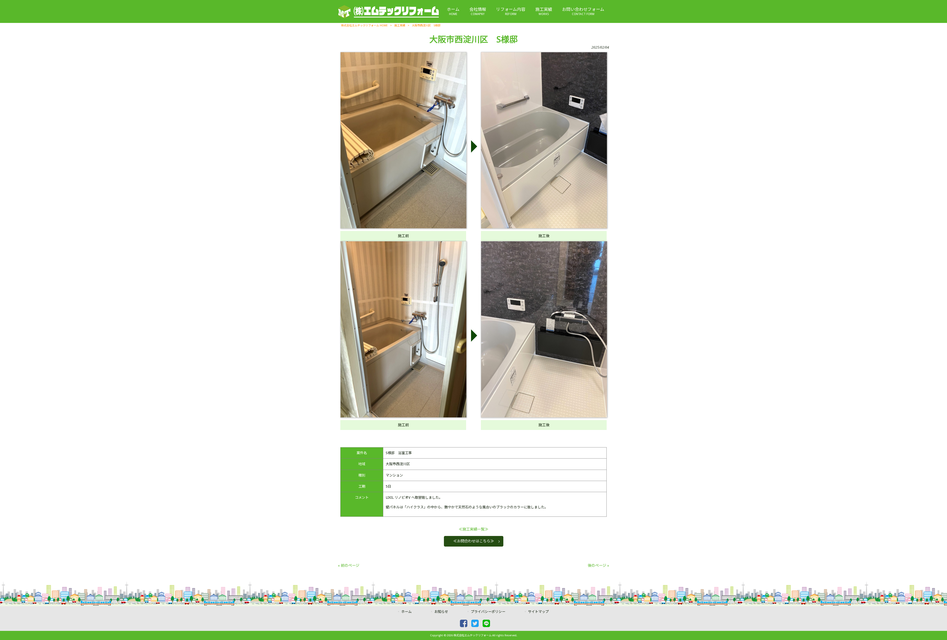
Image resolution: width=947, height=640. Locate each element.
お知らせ (441, 612)
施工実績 (399, 25)
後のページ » (598, 565)
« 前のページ (348, 565)
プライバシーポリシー (488, 612)
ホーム (406, 612)
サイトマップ (538, 612)
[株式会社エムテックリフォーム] (388, 17)
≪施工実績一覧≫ (473, 529)
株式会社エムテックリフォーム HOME (364, 25)
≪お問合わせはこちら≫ (473, 541)
